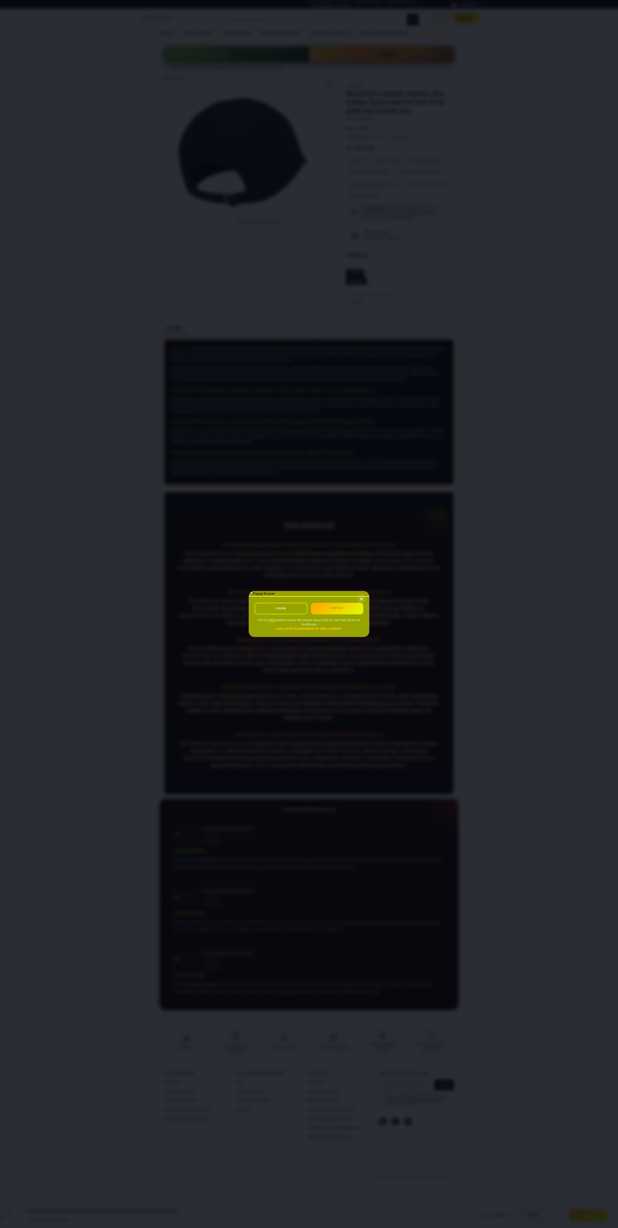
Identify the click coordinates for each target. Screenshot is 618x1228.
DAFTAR (337, 607)
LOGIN (281, 608)
